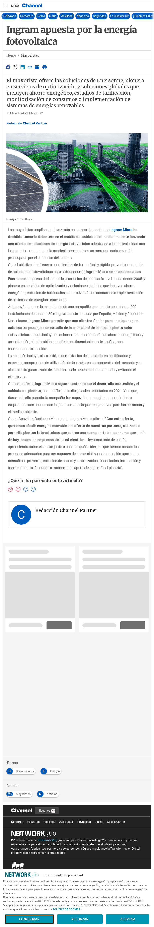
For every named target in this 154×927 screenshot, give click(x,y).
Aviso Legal (66, 821)
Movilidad (61, 16)
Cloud (47, 16)
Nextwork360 (46, 840)
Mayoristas (30, 55)
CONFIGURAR (29, 919)
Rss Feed (49, 821)
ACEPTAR (127, 919)
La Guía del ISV (114, 16)
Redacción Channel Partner (27, 123)
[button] (11, 5)
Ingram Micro (121, 230)
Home (11, 55)
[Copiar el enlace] (30, 67)
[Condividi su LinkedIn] (22, 67)
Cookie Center (116, 821)
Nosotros (17, 821)
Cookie (99, 821)
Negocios (78, 16)
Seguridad (94, 16)
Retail (36, 16)
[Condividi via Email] (37, 67)
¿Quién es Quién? (139, 16)
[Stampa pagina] (44, 67)
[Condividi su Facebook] (8, 67)
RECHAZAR (79, 919)
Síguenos (44, 810)
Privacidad (84, 821)
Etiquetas (33, 821)
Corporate (21, 16)
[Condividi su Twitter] (15, 67)
